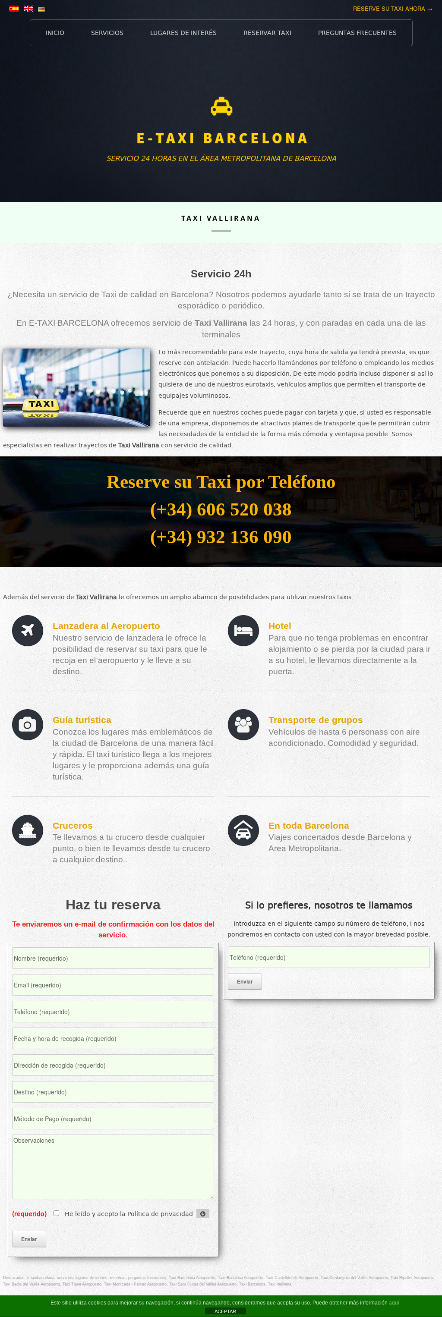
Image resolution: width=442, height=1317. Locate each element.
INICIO (55, 32)
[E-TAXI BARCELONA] (221, 125)
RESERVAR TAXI (267, 32)
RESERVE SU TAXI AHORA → (393, 8)
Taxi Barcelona (252, 1284)
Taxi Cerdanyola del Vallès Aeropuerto (354, 1278)
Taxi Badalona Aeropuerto (240, 1278)
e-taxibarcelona (40, 1278)
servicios (65, 1278)
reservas (118, 1278)
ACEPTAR (225, 1311)
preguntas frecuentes (147, 1278)
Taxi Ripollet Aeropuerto (412, 1278)
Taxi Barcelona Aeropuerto (192, 1278)
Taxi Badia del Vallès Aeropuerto (31, 1284)
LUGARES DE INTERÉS (183, 32)
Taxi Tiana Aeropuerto (82, 1284)
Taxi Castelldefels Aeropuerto (292, 1278)
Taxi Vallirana (279, 1284)
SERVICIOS (107, 32)
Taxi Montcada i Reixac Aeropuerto (135, 1284)
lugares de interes (91, 1278)
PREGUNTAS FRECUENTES (357, 32)
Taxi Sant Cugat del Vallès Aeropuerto (203, 1284)
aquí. (395, 1303)
